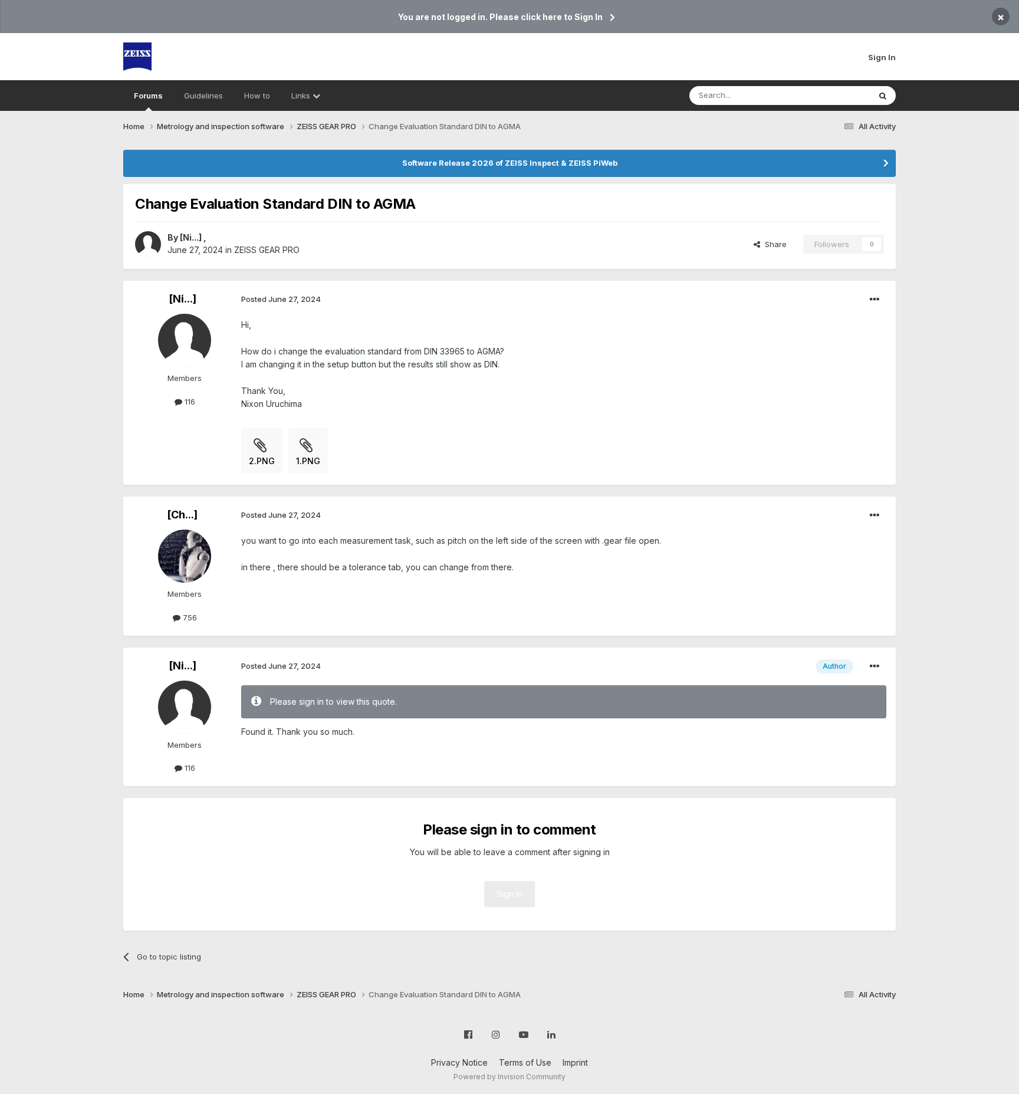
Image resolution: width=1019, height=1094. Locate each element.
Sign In (882, 57)
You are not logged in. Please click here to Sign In (500, 17)
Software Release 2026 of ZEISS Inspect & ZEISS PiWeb (509, 162)
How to (257, 95)
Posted (281, 299)
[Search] (883, 95)
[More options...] (874, 300)
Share (773, 244)
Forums (148, 95)
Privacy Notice (459, 1062)
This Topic (835, 95)
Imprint (575, 1062)
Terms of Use (525, 1062)
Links (302, 95)
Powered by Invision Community (509, 1076)
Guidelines (203, 95)
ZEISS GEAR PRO (267, 250)
